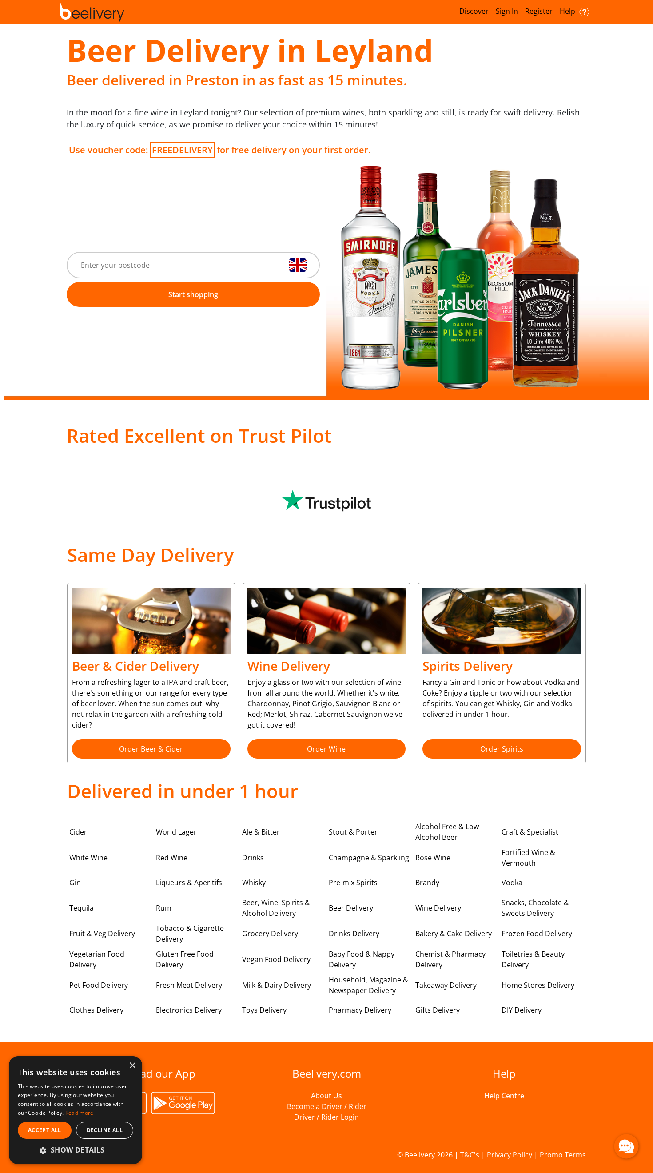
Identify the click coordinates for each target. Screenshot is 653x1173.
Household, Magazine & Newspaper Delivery (368, 985)
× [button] (132, 1065)
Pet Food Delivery (98, 985)
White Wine (88, 858)
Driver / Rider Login (326, 1117)
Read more (79, 1113)
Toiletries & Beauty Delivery (533, 959)
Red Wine (171, 858)
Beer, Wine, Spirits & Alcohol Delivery (276, 908)
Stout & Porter (353, 832)
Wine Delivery (438, 908)
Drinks (253, 858)
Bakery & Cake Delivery (453, 933)
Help (568, 11)
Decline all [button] (105, 1130)
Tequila (81, 908)
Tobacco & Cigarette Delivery (190, 933)
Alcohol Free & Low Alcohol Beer (447, 832)
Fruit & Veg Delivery (102, 933)
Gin (75, 882)
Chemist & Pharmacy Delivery (450, 959)
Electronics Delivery (189, 1010)
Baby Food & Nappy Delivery (361, 959)
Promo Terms (563, 1155)
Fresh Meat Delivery (189, 985)
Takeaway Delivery (446, 985)
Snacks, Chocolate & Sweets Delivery (535, 908)
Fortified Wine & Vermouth (528, 857)
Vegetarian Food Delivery (96, 959)
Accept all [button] (44, 1130)
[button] (75, 1150)
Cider (78, 832)
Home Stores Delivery (538, 985)
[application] (626, 1146)
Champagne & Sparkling (369, 858)
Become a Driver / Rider (326, 1106)
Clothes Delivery (96, 1010)
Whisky (254, 882)
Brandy (427, 882)
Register (539, 11)
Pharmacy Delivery (360, 1010)
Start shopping (193, 294)
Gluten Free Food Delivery (185, 959)
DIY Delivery (522, 1010)
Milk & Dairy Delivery (276, 985)
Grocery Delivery (270, 933)
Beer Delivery (351, 908)
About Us (326, 1096)
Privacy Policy (509, 1155)
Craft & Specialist (530, 832)
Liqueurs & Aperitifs (189, 882)
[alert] (75, 1110)
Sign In (507, 11)
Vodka (512, 882)
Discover (474, 11)
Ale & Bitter (261, 832)
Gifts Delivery (437, 1010)
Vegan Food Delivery (276, 959)
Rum (163, 908)
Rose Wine (432, 858)
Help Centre (504, 1096)
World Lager (176, 832)
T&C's (469, 1155)
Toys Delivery (264, 1010)
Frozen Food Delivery (537, 933)
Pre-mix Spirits (353, 882)
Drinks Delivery (354, 933)
